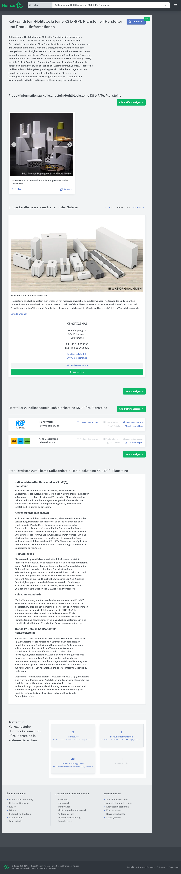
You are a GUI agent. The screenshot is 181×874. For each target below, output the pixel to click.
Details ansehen (77, 372)
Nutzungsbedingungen (145, 867)
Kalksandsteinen (68, 620)
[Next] (69, 144)
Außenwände (16, 818)
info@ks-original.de (77, 354)
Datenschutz (162, 867)
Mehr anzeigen (133, 391)
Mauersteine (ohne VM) (21, 800)
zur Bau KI (139, 21)
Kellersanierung (66, 814)
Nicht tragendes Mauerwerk (72, 810)
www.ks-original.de (77, 358)
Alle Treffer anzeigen (130, 102)
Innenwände (21, 535)
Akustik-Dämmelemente (119, 803)
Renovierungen (65, 821)
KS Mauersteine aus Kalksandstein (29, 296)
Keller (12, 807)
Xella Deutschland (48, 439)
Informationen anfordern (77, 365)
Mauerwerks (50, 522)
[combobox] (111, 5)
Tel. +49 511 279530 (77, 344)
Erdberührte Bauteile (20, 814)
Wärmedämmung (24, 572)
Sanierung (63, 800)
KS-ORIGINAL (46, 422)
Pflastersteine (113, 810)
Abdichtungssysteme (117, 800)
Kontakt (130, 867)
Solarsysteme (113, 818)
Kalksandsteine (75, 645)
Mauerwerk (63, 803)
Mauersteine (21, 613)
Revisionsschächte (115, 814)
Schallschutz (74, 572)
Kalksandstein (39, 613)
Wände (33, 525)
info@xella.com (47, 442)
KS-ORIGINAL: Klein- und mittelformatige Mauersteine (39, 181)
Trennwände (40, 535)
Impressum (174, 867)
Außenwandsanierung (69, 818)
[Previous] (13, 144)
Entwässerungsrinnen (117, 807)
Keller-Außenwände (19, 803)
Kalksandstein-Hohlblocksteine (31, 491)
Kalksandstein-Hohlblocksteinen (32, 541)
